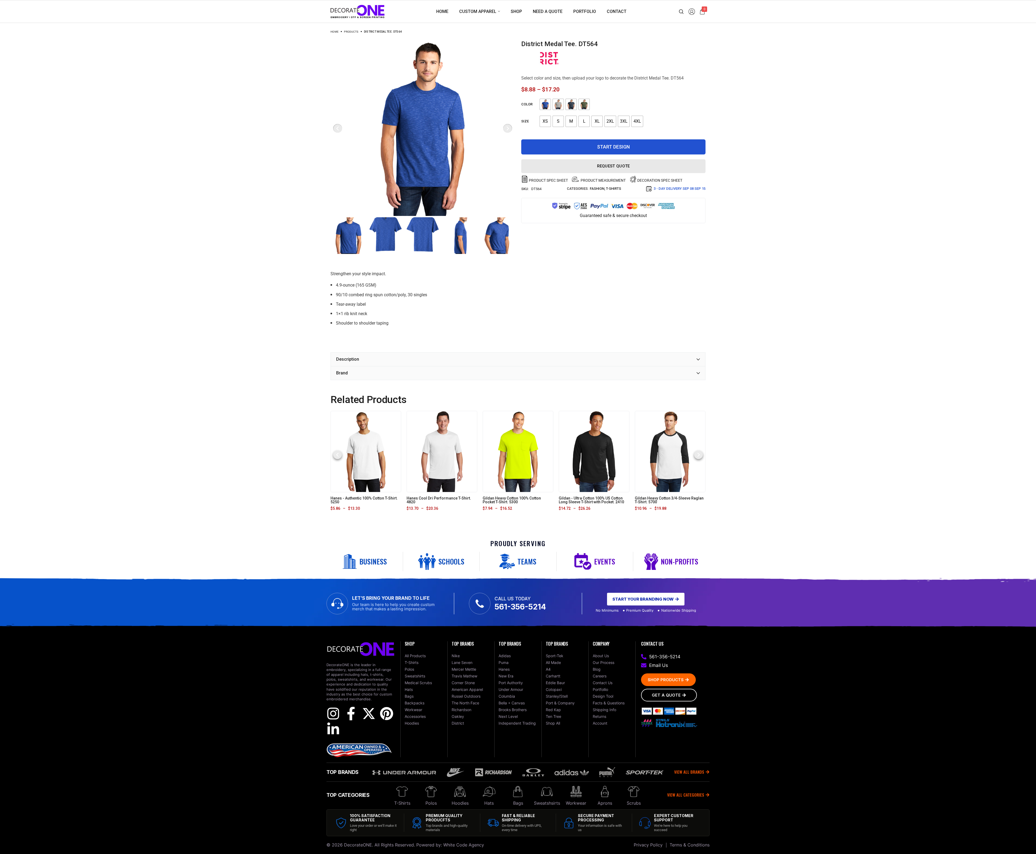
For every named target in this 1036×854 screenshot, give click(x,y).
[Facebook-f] (351, 713)
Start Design (613, 147)
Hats (489, 803)
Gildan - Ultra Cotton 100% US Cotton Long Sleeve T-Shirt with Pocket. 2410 (591, 500)
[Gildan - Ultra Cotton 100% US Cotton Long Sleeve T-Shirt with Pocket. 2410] (594, 451)
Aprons (605, 803)
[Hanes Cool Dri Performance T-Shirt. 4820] (442, 451)
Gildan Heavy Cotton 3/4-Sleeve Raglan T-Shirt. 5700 (669, 500)
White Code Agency (463, 845)
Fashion (597, 189)
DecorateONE (358, 845)
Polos (431, 803)
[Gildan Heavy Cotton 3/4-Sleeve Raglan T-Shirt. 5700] (670, 451)
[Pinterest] (386, 713)
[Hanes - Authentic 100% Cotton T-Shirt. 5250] (366, 451)
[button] (337, 454)
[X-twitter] (369, 713)
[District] (549, 58)
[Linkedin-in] (333, 729)
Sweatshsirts (547, 803)
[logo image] (357, 11)
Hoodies (460, 803)
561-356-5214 (520, 606)
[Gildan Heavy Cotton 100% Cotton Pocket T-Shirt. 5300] (518, 451)
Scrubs (634, 803)
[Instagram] (333, 713)
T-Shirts (613, 189)
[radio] (545, 104)
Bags (518, 803)
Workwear (576, 803)
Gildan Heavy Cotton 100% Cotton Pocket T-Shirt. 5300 (512, 500)
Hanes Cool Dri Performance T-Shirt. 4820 (439, 500)
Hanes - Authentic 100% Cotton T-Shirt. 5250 (364, 500)
